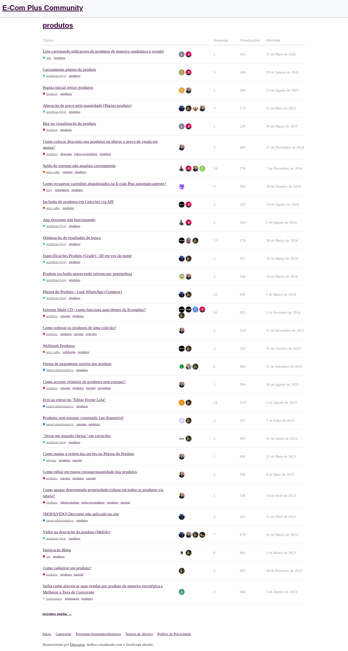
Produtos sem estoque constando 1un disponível (83, 418)
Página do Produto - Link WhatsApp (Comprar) (82, 291)
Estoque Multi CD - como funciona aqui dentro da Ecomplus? (94, 309)
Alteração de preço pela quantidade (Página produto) (87, 105)
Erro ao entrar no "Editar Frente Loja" (74, 400)
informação (62, 190)
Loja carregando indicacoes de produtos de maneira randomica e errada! (103, 51)
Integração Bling (57, 550)
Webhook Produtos (59, 346)
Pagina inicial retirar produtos (68, 87)
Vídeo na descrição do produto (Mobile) (76, 532)
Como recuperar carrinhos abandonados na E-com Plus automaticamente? (104, 183)
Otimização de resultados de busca (72, 237)
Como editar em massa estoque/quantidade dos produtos (90, 472)
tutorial (78, 334)
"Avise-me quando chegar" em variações (77, 436)
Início (47, 634)
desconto (66, 154)
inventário (104, 388)
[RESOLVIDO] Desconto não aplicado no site (81, 514)
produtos (59, 57)
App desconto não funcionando (69, 219)
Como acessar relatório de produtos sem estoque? (84, 382)
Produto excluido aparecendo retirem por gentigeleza (87, 273)
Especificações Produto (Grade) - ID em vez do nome (87, 255)
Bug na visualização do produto (69, 123)
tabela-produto (69, 502)
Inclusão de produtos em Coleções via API (78, 201)
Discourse (77, 644)
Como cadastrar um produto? (67, 568)
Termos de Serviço (139, 634)
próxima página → (57, 614)
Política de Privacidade (174, 634)
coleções (91, 334)
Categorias (63, 634)
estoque (68, 172)
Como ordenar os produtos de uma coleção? (79, 328)
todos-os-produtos (85, 154)
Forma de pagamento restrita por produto (77, 364)
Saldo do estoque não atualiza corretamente (79, 165)
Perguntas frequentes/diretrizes (98, 634)
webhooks (69, 352)
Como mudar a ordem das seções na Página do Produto (88, 454)
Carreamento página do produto (69, 69)
